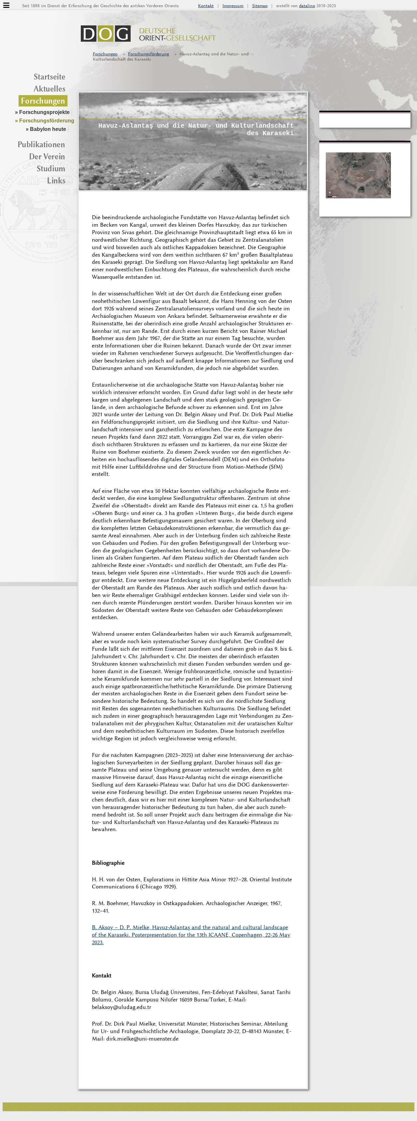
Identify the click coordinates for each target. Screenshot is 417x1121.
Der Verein (47, 156)
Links (56, 181)
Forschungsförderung (148, 54)
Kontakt (206, 5)
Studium (51, 168)
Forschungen (105, 54)
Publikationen (41, 144)
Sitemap (259, 5)
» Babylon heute (46, 129)
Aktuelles (49, 89)
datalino (307, 5)
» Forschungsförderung (44, 120)
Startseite (49, 76)
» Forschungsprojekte (42, 112)
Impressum (233, 5)
